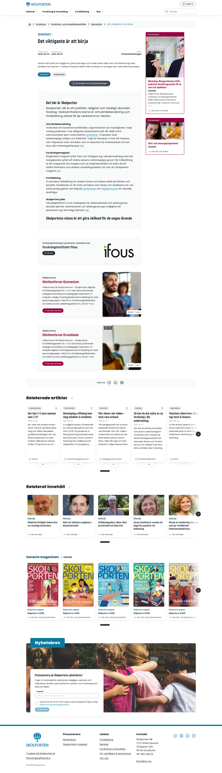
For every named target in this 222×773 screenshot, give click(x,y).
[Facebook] (109, 383)
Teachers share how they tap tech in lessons (183, 415)
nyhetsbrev (92, 134)
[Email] (122, 383)
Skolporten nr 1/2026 (106, 613)
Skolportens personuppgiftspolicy (54, 704)
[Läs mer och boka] (165, 56)
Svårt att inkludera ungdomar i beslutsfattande (77, 524)
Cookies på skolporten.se (40, 753)
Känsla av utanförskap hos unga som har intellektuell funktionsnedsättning (184, 525)
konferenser (89, 188)
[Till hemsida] (37, 740)
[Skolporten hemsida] (38, 4)
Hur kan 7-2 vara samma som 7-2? (42, 415)
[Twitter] (181, 735)
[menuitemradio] (32, 11)
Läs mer (68, 557)
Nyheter (104, 744)
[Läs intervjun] (42, 505)
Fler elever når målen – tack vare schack (111, 415)
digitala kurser (110, 188)
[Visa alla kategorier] (56, 408)
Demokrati (96, 24)
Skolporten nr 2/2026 (71, 613)
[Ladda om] (71, 398)
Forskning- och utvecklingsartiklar (68, 24)
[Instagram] (194, 735)
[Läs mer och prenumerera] (42, 585)
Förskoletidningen (131, 54)
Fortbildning (106, 739)
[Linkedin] (115, 383)
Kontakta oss (143, 761)
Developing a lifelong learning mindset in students (78, 415)
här (82, 145)
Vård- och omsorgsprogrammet (163, 143)
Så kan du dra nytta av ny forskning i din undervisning (148, 417)
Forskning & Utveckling (112, 749)
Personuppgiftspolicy (38, 758)
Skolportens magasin (75, 744)
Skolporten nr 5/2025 (177, 613)
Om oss (104, 758)
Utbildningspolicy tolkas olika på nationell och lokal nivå (112, 524)
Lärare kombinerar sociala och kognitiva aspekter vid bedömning (148, 525)
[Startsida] (29, 24)
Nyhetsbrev (69, 739)
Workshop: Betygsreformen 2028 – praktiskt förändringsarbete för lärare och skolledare (165, 84)
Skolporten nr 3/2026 (35, 613)
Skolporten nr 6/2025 (141, 613)
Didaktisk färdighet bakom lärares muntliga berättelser (42, 524)
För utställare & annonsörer (115, 753)
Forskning (41, 24)
